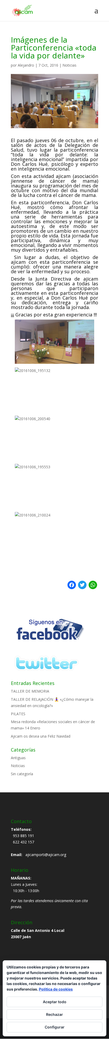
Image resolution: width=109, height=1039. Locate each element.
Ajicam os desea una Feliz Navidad (40, 736)
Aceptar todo (54, 1002)
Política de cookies (56, 989)
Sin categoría (22, 773)
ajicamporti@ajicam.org (45, 854)
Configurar (55, 1027)
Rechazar (54, 1014)
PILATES (18, 713)
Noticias (69, 65)
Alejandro (26, 65)
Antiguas (18, 757)
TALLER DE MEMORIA (30, 691)
